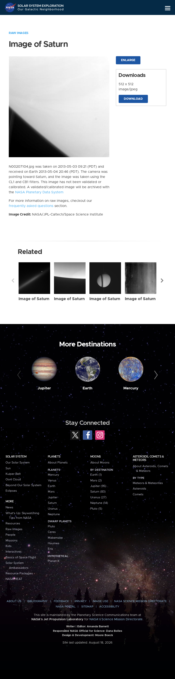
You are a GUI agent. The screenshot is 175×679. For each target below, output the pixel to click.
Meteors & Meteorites (148, 483)
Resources (13, 523)
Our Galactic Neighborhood (41, 10)
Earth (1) (96, 474)
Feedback (61, 601)
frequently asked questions (31, 206)
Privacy (81, 601)
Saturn (52, 503)
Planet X (53, 561)
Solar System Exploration (41, 4)
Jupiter (44, 388)
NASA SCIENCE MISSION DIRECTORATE (140, 601)
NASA (11, 7)
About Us (14, 601)
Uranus (53, 508)
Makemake (55, 537)
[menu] (167, 8)
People (10, 534)
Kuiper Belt (13, 473)
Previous (13, 280)
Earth (87, 388)
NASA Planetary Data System (39, 192)
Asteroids (139, 488)
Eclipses (11, 490)
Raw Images (18, 33)
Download (133, 98)
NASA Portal (65, 606)
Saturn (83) (98, 491)
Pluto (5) (96, 508)
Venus (52, 480)
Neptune (54, 514)
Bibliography (37, 601)
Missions (12, 540)
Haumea (53, 543)
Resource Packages (19, 573)
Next (162, 280)
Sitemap (87, 606)
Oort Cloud (13, 479)
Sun (8, 468)
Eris (50, 548)
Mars (51, 491)
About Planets (58, 462)
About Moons (99, 462)
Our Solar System (18, 462)
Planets (54, 456)
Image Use (100, 601)
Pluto (51, 526)
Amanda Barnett (98, 626)
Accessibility (109, 606)
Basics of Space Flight (21, 557)
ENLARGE (128, 60)
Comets (138, 494)
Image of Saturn (34, 299)
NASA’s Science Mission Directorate (116, 619)
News (9, 507)
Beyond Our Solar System (23, 485)
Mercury (131, 388)
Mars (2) (96, 480)
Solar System (16, 456)
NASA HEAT (14, 579)
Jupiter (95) (98, 486)
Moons (95, 456)
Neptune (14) (99, 503)
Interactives (14, 551)
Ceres (52, 532)
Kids (9, 546)
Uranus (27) (98, 497)
